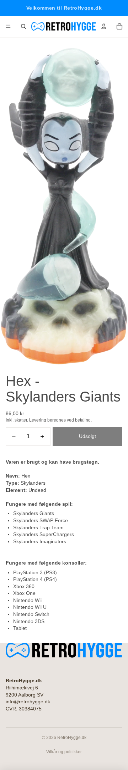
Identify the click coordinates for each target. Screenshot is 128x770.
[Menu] (8, 26)
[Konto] (104, 26)
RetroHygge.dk (71, 737)
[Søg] (23, 26)
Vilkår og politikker (64, 751)
